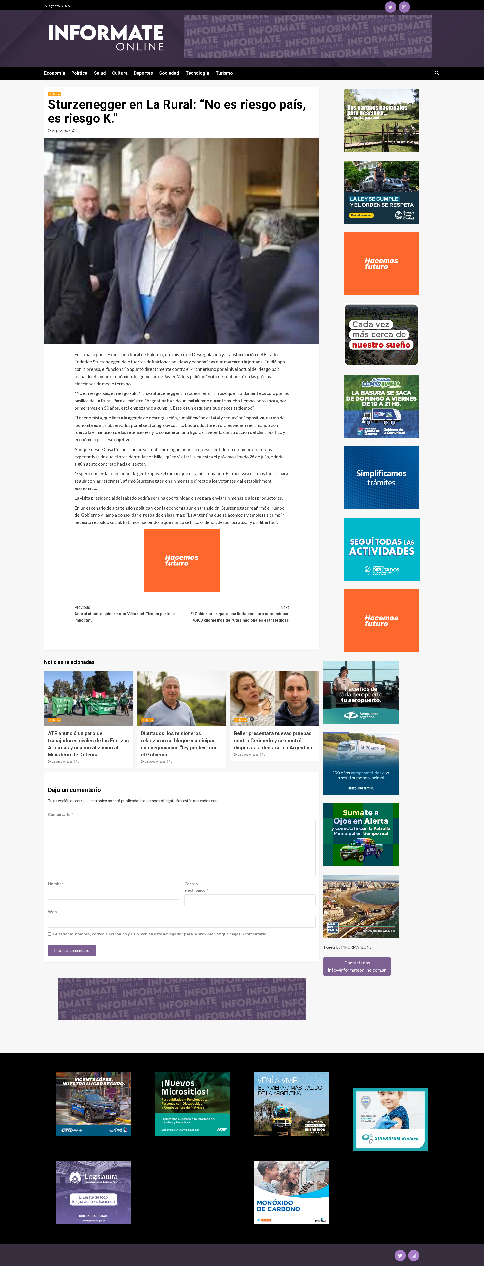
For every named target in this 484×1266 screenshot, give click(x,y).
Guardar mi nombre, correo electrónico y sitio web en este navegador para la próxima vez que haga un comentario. (160, 933)
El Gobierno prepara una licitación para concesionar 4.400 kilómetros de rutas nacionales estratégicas (239, 614)
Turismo (224, 73)
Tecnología (197, 73)
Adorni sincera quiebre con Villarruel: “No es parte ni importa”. (124, 614)
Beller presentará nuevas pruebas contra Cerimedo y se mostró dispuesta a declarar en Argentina (273, 740)
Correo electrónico (196, 886)
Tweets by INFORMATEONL (347, 947)
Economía (54, 73)
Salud (100, 73)
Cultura (120, 73)
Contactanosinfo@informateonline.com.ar (357, 966)
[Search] (437, 73)
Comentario (60, 814)
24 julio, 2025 (61, 131)
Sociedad (169, 73)
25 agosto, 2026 (248, 754)
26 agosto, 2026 (62, 761)
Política (79, 73)
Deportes (143, 73)
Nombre (57, 883)
